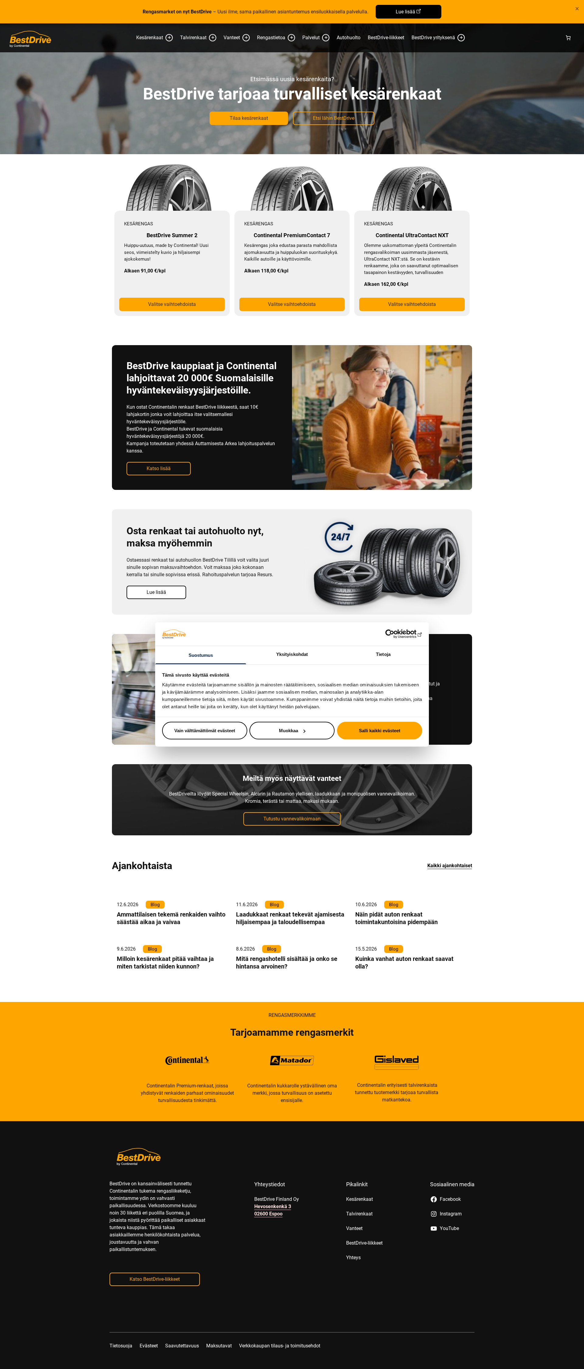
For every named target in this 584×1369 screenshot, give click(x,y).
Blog (155, 904)
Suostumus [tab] (201, 654)
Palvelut (311, 37)
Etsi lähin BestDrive (333, 118)
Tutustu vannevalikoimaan (292, 819)
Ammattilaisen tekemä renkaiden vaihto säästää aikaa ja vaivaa (171, 918)
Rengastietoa (271, 37)
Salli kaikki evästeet (379, 730)
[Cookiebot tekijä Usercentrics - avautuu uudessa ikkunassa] (395, 634)
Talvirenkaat (193, 37)
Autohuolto (348, 37)
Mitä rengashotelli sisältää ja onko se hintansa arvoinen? (286, 962)
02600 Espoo (268, 1214)
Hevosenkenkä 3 (272, 1206)
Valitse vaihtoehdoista (172, 304)
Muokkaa (288, 730)
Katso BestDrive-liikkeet (155, 1279)
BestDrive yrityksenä (433, 37)
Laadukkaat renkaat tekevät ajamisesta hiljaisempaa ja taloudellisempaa (290, 918)
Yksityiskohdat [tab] (292, 654)
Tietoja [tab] (383, 654)
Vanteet (232, 37)
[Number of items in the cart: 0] (568, 38)
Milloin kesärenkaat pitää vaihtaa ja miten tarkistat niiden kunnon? (165, 962)
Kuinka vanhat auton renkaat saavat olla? (404, 962)
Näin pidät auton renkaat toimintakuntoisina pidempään (396, 918)
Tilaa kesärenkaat (249, 118)
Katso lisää (159, 468)
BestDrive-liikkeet (386, 37)
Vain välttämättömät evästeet (204, 730)
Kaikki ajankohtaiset (449, 865)
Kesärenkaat (149, 37)
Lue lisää (405, 12)
